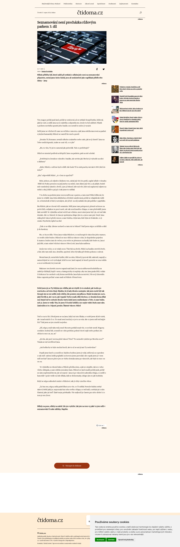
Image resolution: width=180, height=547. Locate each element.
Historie (79, 4)
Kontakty (134, 4)
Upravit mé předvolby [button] (126, 540)
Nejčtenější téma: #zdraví (51, 4)
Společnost (101, 4)
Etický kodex (47, 543)
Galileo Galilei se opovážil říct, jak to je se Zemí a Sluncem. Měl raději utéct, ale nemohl (131, 160)
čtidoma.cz (90, 12)
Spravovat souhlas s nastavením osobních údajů (67, 543)
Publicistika (68, 4)
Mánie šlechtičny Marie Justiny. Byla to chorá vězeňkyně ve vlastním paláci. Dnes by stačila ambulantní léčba (131, 119)
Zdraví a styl (89, 4)
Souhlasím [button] (100, 540)
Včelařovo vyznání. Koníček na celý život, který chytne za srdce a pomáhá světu (131, 89)
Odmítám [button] (111, 540)
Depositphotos (70, 540)
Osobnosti (112, 4)
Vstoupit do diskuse (73, 466)
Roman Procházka (47, 71)
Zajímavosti (123, 4)
